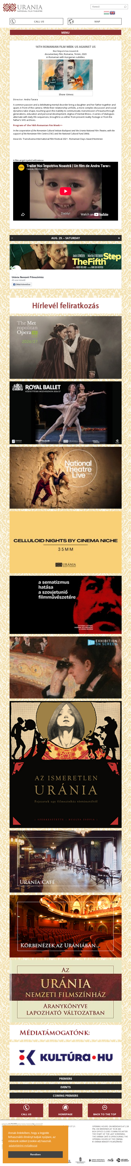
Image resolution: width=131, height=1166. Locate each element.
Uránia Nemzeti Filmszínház (28, 277)
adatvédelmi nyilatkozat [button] (23, 1145)
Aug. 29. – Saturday (65, 238)
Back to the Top (104, 1114)
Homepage (65, 1114)
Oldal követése (23, 284)
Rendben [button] (35, 1154)
